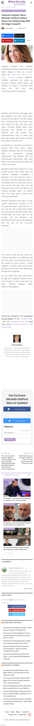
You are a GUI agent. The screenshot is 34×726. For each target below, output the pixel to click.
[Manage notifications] (29, 714)
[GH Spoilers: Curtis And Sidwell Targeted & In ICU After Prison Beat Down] (17, 512)
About (12, 712)
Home (7, 712)
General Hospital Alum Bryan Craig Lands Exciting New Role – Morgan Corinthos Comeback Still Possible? (16, 649)
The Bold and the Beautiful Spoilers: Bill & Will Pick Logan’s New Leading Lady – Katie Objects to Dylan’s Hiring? (17, 701)
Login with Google (18, 610)
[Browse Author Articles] (17, 338)
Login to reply (29, 588)
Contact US (25, 712)
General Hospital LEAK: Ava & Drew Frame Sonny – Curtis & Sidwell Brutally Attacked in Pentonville (16, 656)
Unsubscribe (22, 714)
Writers (18, 712)
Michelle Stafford (19, 10)
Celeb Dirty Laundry (11, 665)
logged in (11, 600)
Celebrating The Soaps (12, 623)
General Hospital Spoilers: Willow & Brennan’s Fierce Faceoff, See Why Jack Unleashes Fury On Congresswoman (17, 694)
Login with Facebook (18, 606)
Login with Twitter (18, 614)
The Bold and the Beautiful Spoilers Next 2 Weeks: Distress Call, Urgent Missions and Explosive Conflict (16, 673)
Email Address (9, 433)
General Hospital (7, 10)
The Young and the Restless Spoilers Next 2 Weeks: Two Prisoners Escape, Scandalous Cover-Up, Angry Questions (16, 680)
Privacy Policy (12, 714)
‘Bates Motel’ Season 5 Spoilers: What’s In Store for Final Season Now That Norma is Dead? (26, 459)
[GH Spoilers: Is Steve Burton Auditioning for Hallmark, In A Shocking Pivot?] (17, 488)
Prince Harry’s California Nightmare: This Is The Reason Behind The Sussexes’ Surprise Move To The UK (16, 635)
